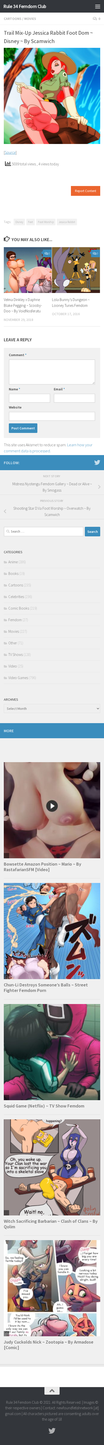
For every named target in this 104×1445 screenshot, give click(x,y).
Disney (19, 222)
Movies (30, 18)
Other (12, 643)
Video (12, 666)
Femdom (15, 619)
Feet (30, 222)
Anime (13, 562)
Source (10, 152)
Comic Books (18, 608)
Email (59, 389)
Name (14, 389)
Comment (18, 355)
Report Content (85, 191)
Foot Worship (46, 222)
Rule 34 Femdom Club (24, 6)
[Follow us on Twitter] (97, 462)
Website (15, 407)
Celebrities (16, 596)
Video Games (18, 677)
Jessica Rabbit (67, 222)
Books (13, 573)
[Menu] (97, 6)
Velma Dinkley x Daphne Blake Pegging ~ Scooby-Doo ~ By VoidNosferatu (23, 305)
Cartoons (12, 18)
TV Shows (15, 654)
